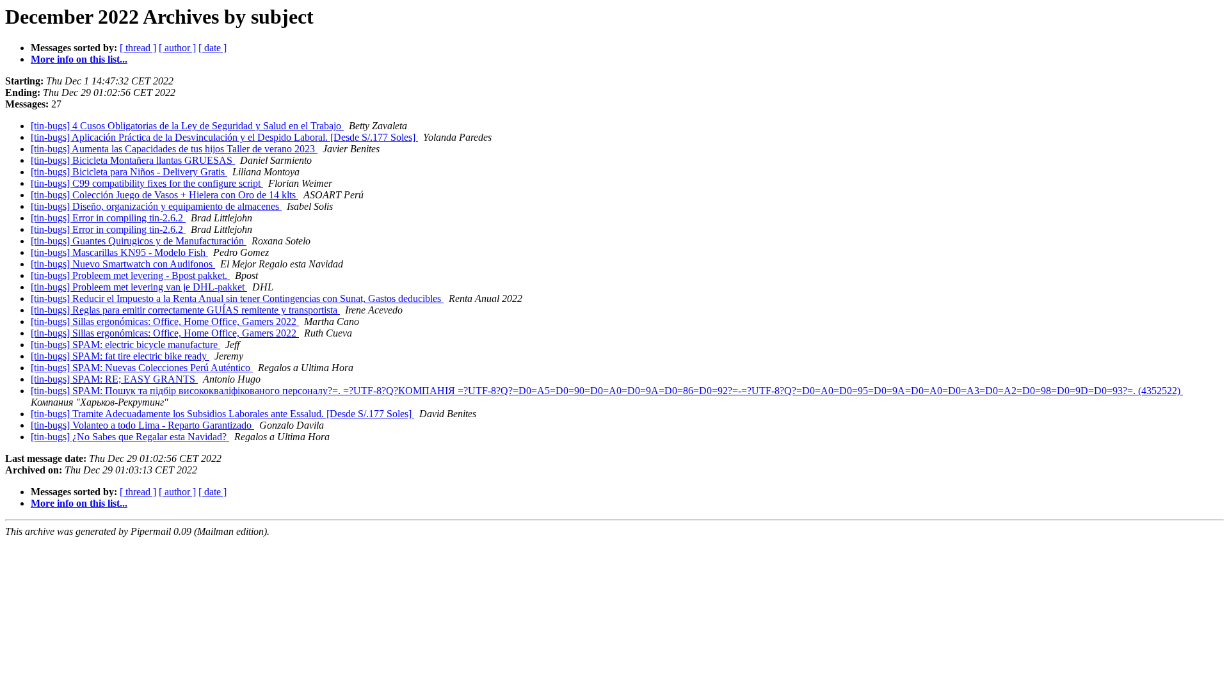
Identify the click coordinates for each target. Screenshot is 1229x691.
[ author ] (177, 47)
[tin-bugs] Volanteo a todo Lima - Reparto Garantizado (142, 425)
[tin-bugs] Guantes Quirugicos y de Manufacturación (138, 240)
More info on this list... (79, 59)
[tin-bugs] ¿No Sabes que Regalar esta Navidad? (130, 436)
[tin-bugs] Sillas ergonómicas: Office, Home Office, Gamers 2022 (165, 321)
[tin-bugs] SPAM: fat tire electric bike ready (120, 356)
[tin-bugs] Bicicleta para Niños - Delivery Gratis (129, 171)
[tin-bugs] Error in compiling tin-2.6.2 (108, 217)
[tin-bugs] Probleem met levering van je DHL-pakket (139, 287)
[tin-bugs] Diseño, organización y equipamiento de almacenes (156, 206)
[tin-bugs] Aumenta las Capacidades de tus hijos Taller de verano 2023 (174, 148)
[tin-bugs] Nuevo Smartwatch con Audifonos (123, 263)
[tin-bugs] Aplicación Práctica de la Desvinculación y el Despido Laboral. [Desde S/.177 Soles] (224, 137)
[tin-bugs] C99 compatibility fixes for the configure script (147, 183)
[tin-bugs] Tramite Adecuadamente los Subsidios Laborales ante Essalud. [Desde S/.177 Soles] (222, 413)
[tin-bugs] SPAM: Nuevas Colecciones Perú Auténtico (142, 367)
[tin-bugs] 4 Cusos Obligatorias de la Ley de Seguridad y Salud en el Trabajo (187, 125)
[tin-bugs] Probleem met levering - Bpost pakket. (130, 275)
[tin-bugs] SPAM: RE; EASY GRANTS (114, 379)
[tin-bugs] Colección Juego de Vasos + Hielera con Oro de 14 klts (164, 194)
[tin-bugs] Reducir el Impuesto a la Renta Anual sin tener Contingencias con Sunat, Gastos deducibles (237, 298)
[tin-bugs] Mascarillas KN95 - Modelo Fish (119, 252)
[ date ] (212, 47)
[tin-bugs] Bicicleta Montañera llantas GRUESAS (133, 160)
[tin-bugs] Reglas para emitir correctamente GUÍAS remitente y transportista (185, 310)
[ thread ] (138, 47)
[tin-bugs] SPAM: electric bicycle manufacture (125, 344)
